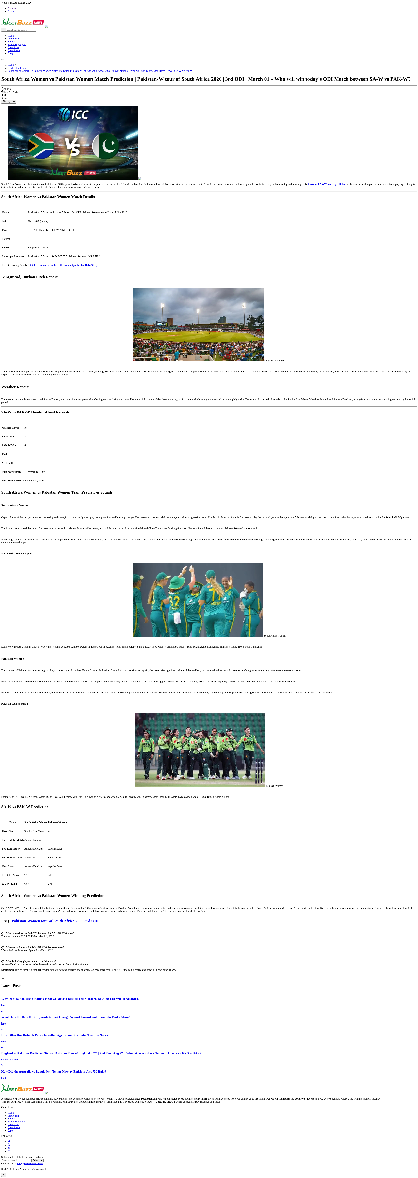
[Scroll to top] (3, 1175)
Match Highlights (17, 44)
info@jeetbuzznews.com (30, 1163)
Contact (12, 8)
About (11, 11)
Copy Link (10, 102)
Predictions (13, 38)
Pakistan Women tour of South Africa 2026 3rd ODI (55, 921)
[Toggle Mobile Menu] (2, 59)
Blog (10, 53)
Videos (11, 41)
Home (11, 35)
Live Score (13, 47)
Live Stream (14, 50)
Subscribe (37, 1160)
